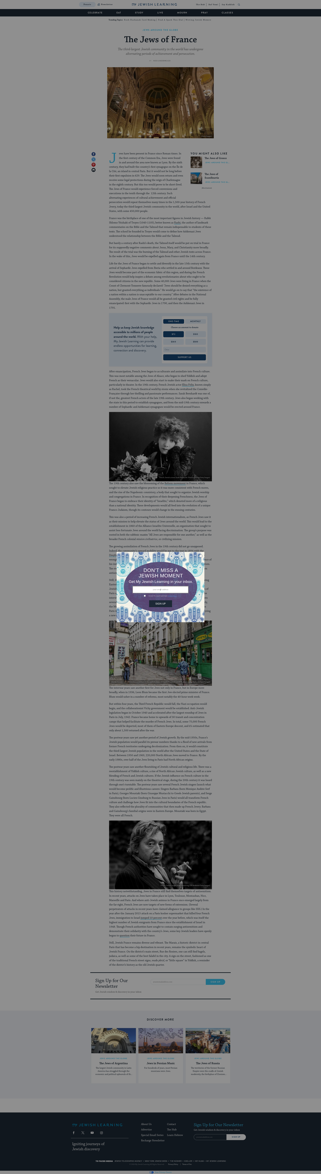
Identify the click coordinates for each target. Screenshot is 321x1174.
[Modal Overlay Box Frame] (160, 587)
